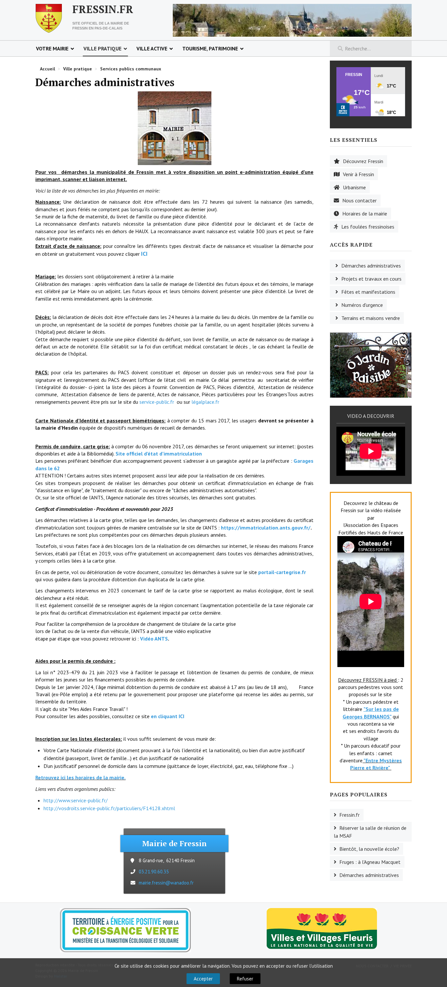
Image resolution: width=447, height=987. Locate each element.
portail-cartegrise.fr (282, 572)
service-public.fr (156, 402)
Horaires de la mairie (364, 213)
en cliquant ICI (167, 716)
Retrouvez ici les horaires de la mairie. (80, 777)
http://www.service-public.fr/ (76, 800)
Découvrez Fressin (363, 161)
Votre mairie (52, 48)
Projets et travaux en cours (371, 278)
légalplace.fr (204, 402)
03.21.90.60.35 (154, 871)
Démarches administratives (371, 265)
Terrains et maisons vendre (370, 318)
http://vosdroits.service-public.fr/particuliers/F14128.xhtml (109, 808)
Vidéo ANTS (154, 638)
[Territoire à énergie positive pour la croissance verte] (125, 930)
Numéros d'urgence (362, 305)
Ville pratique (102, 48)
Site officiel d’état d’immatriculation (159, 453)
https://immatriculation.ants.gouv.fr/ (266, 527)
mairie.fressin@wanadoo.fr (166, 883)
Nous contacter (359, 200)
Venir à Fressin (358, 174)
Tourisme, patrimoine (210, 48)
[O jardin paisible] (371, 364)
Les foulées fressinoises (367, 226)
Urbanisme (354, 187)
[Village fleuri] (322, 928)
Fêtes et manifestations (368, 292)
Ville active (151, 48)
